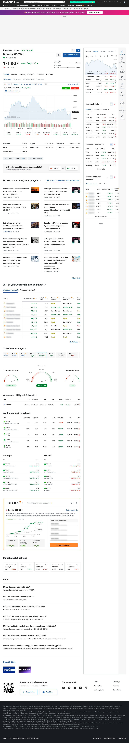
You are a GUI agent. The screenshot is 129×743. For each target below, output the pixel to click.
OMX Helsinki (90, 76)
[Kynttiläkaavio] (5, 84)
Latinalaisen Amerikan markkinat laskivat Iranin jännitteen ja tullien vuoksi (13, 226)
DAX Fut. (88, 80)
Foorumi (49, 74)
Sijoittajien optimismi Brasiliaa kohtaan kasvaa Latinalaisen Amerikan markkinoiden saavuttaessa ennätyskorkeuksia (56, 263)
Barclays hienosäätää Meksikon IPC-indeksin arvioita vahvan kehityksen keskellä (57, 191)
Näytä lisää (76, 278)
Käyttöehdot (97, 738)
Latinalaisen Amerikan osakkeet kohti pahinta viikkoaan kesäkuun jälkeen (16, 191)
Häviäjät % (106, 109)
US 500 (88, 83)
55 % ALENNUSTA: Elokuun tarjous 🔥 (82, 2)
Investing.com (7, 231)
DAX (87, 86)
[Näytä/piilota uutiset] (46, 84)
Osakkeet (111, 51)
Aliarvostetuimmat (91, 184)
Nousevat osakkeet (93, 144)
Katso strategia (72, 510)
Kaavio (14, 74)
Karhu (56, 168)
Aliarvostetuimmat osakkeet (93, 178)
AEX (22, 564)
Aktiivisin (88, 109)
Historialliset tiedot (28, 79)
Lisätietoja (116, 682)
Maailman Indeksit (46, 8)
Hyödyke (103, 51)
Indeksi (95, 51)
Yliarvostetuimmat (104, 184)
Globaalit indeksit (77, 8)
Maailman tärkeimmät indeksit (31, 8)
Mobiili (96, 682)
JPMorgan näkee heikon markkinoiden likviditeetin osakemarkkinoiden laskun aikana (54, 243)
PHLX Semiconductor (11, 564)
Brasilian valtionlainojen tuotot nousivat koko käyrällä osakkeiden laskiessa (15, 260)
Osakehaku (70, 5)
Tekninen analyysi (13, 348)
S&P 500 (38, 564)
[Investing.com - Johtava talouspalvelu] (11, 2)
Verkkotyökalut (99, 690)
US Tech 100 (89, 89)
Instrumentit (40, 79)
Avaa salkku (98, 686)
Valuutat (88, 51)
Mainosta (116, 686)
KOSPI (69, 564)
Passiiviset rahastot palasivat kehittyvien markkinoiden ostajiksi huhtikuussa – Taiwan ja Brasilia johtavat (16, 243)
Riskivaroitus (122, 738)
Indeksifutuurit (57, 8)
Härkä (73, 168)
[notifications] (121, 2)
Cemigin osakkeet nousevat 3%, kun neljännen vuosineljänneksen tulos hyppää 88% (57, 208)
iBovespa (8, 404)
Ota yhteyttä (117, 690)
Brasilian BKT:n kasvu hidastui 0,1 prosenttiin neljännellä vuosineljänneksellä (56, 226)
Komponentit (17, 79)
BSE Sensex (55, 564)
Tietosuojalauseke (109, 738)
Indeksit (7, 8)
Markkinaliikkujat (92, 104)
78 (41, 158)
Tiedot (86, 8)
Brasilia (23, 158)
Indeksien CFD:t (66, 8)
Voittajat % (97, 109)
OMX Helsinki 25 (91, 73)
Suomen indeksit (17, 8)
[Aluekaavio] (9, 84)
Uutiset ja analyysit (26, 74)
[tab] (6, 355)
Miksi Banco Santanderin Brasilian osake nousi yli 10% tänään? (14, 207)
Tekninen (40, 74)
